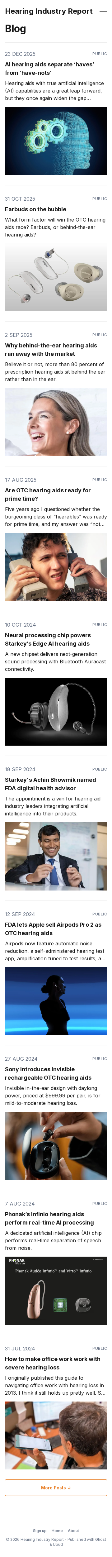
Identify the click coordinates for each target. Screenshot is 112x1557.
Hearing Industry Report (49, 11)
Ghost (100, 1539)
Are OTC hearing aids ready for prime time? (48, 494)
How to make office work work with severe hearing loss (52, 1363)
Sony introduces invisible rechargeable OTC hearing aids (48, 1073)
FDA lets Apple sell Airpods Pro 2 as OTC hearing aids (53, 928)
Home (57, 1530)
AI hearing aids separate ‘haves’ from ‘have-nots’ (49, 68)
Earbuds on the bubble (35, 209)
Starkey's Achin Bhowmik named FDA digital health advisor (50, 783)
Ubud (58, 1544)
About (73, 1530)
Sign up (40, 1530)
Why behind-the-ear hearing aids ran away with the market (51, 349)
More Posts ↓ (56, 1487)
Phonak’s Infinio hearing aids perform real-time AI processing (49, 1218)
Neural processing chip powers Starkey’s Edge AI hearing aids (48, 639)
